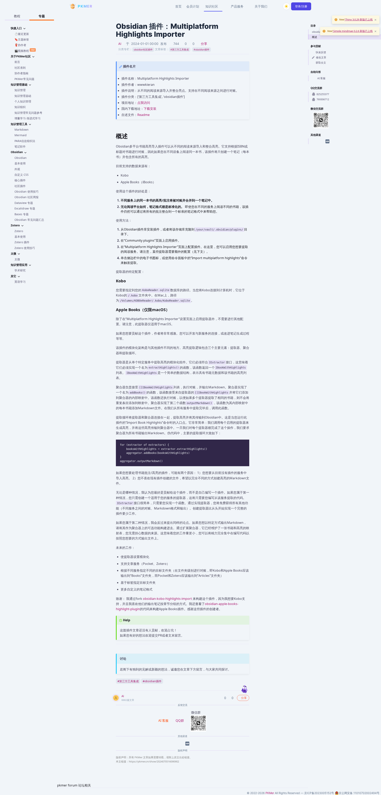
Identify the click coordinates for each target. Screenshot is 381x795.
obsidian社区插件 (143, 49)
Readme (143, 115)
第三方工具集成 (179, 49)
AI (119, 44)
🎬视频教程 (24, 50)
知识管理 (20, 90)
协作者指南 (21, 73)
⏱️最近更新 (21, 34)
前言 (17, 62)
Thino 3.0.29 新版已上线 (358, 19)
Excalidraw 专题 (24, 208)
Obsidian (20, 158)
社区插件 (20, 186)
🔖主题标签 (21, 39)
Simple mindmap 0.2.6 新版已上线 (353, 31)
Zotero (18, 231)
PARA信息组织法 (24, 141)
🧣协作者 (20, 45)
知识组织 (20, 107)
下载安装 (150, 108)
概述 (314, 37)
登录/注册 (301, 6)
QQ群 (180, 720)
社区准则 (20, 67)
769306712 (323, 99)
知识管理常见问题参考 (28, 113)
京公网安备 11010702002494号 (359, 793)
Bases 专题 (21, 214)
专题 (41, 16)
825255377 (323, 94)
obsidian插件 (201, 49)
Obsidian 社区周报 (26, 197)
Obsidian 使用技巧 (26, 191)
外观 (17, 169)
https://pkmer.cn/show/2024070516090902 (154, 761)
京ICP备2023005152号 (319, 793)
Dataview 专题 (23, 203)
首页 (178, 6)
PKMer (270, 793)
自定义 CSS (21, 175)
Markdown (21, 129)
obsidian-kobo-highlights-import (167, 598)
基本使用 (20, 163)
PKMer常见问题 (24, 79)
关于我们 (261, 6)
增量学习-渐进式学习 (27, 118)
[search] (277, 6)
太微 (17, 259)
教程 (17, 16)
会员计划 (192, 6)
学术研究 (20, 270)
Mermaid (20, 135)
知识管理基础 (22, 96)
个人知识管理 (22, 101)
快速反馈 (321, 52)
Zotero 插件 (21, 242)
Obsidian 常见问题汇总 (29, 220)
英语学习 (20, 282)
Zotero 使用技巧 (24, 248)
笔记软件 (20, 146)
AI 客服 (321, 78)
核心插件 (20, 180)
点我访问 (143, 102)
